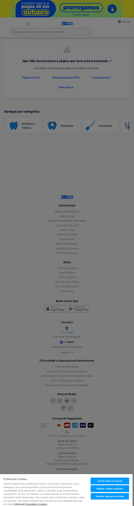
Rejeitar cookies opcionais (109, 488)
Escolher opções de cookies (110, 496)
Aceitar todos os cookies (109, 480)
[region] (66, 490)
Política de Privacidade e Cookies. (30, 504)
